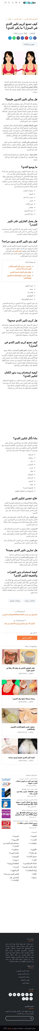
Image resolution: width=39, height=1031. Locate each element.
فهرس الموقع (25, 980)
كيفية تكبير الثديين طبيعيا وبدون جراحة (21, 757)
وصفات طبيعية (15, 601)
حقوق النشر (25, 983)
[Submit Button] (31, 1018)
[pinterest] (22, 994)
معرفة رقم (20, 800)
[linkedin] (31, 998)
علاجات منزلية (30, 601)
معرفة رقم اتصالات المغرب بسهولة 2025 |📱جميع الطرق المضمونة (26, 803)
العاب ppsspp (25, 789)
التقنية (26, 779)
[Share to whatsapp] (14, 38)
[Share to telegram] (10, 38)
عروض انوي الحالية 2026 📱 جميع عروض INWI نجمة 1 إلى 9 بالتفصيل (26, 814)
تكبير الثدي (18, 251)
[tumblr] (10, 994)
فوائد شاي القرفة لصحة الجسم (20, 272)
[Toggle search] (9, 2)
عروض (35, 810)
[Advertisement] (19, 11)
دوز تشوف (10, 1028)
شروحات (21, 779)
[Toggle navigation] (5, 2)
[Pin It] (26, 38)
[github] (23, 998)
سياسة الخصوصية (24, 977)
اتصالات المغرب (33, 779)
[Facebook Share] (35, 38)
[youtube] (27, 998)
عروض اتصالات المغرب (17, 821)
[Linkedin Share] (22, 38)
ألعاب (31, 789)
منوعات (24, 810)
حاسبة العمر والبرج (23, 974)
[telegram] (18, 994)
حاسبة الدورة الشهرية (22, 971)
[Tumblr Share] (18, 38)
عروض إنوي (29, 810)
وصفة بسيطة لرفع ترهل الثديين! (24, 698)
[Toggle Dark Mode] (13, 2)
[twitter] (14, 994)
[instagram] (16, 2)
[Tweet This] (30, 38)
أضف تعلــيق (26, 638)
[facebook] (19, 2)
